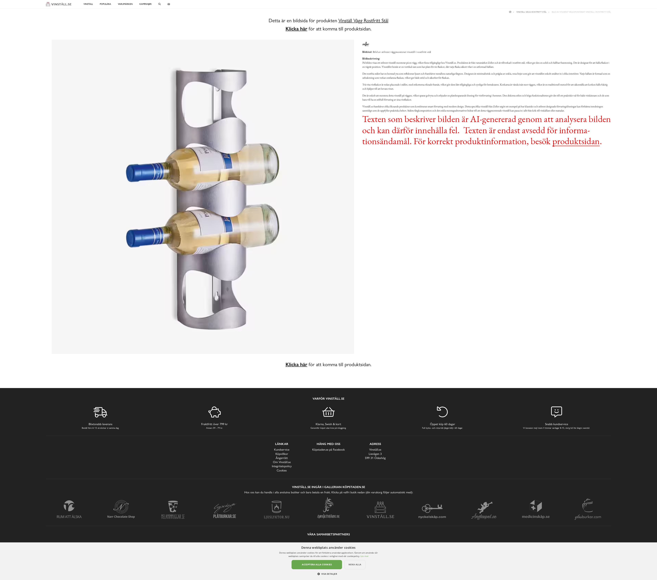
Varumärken (125, 4)
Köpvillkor (281, 454)
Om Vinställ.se (282, 462)
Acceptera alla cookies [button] (317, 564)
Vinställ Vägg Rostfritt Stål (363, 20)
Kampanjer (145, 4)
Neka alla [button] (355, 564)
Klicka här (296, 29)
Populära (105, 4)
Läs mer (364, 556)
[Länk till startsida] (510, 12)
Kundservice (281, 449)
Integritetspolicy (282, 466)
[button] (328, 574)
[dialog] (328, 561)
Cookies (282, 470)
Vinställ (88, 4)
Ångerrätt (282, 458)
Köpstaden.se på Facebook (328, 449)
